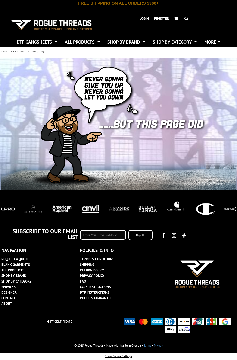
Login (144, 18)
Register (161, 18)
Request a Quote (15, 259)
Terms (147, 345)
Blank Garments (15, 264)
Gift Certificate (59, 321)
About (6, 303)
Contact (8, 298)
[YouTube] (184, 235)
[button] (37, 41)
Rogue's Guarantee (96, 298)
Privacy (158, 345)
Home (5, 51)
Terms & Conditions (97, 259)
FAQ (83, 281)
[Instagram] (173, 235)
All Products (12, 270)
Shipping (87, 264)
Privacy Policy (92, 275)
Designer (9, 292)
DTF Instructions (94, 292)
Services (8, 287)
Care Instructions (95, 287)
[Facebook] (163, 235)
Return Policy (92, 270)
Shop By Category (16, 281)
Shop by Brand (13, 275)
